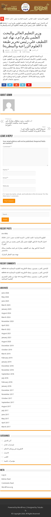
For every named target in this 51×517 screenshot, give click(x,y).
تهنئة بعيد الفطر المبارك (10, 254)
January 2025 (6, 309)
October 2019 (7, 350)
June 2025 (5, 301)
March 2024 (6, 317)
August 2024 (6, 313)
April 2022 (5, 325)
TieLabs (40, 507)
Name (6, 170)
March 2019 (6, 354)
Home (4, 23)
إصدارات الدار (9, 445)
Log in (4, 475)
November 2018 (8, 370)
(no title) (5, 234)
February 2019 (7, 358)
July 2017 (5, 410)
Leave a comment (11, 52)
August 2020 (6, 342)
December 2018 (7, 366)
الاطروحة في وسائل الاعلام (13, 449)
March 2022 (6, 329)
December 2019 (7, 346)
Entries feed (6, 479)
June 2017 (5, 415)
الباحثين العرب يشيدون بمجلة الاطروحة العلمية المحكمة (28, 268)
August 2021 (6, 333)
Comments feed (8, 483)
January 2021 (6, 337)
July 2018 (5, 378)
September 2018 (8, 374)
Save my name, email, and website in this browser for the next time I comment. (25, 195)
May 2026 (5, 297)
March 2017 (6, 427)
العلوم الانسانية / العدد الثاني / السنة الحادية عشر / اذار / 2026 (27, 19)
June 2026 (5, 293)
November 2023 (8, 321)
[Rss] (26, 510)
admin (7, 50)
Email (5, 178)
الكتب (6, 457)
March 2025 (6, 305)
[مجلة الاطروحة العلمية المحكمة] (25, 7)
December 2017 (7, 390)
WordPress (21, 507)
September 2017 (8, 402)
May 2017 (5, 419)
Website (6, 186)
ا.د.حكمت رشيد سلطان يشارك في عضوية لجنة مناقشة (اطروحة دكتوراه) (18, 122)
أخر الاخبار (44, 23)
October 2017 (7, 398)
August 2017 (6, 406)
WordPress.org (7, 487)
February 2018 (7, 382)
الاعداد (6, 453)
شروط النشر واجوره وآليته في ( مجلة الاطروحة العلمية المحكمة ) (33, 129)
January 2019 (6, 362)
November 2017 (8, 394)
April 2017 (5, 423)
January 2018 (6, 386)
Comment (7, 147)
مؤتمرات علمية (9, 461)
